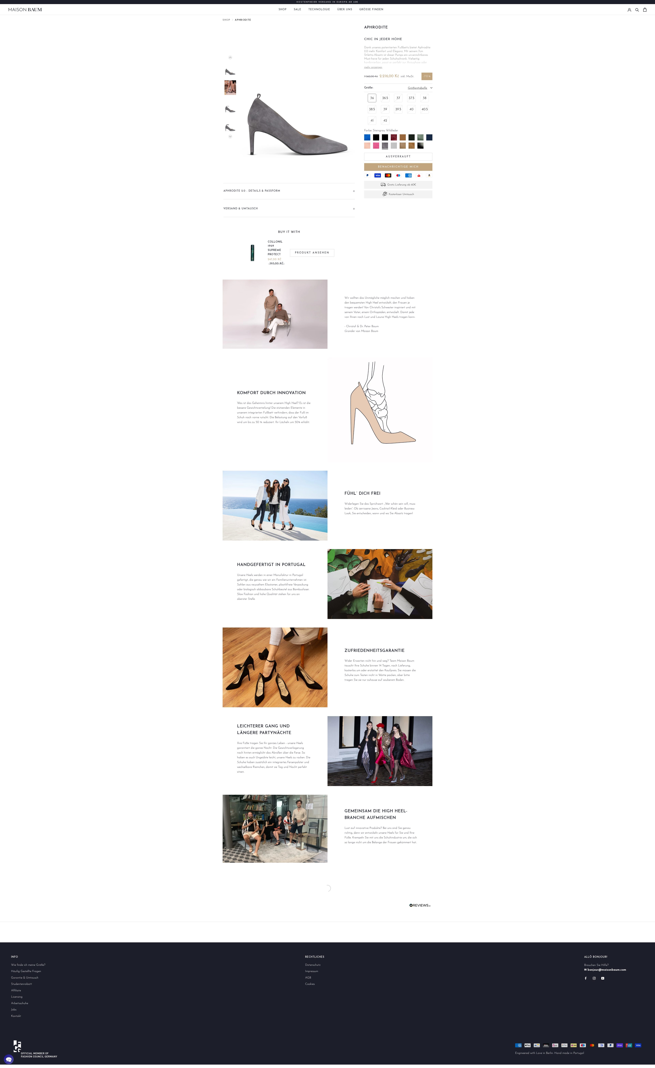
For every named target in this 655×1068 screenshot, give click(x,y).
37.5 (411, 98)
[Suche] (637, 9)
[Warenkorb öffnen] (644, 10)
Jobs (13, 1009)
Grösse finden (371, 9)
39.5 (398, 109)
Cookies (310, 984)
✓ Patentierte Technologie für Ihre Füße (327, 2)
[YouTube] (602, 978)
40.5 (425, 109)
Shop (283, 9)
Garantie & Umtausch (24, 977)
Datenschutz (313, 965)
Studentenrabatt (21, 984)
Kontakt (16, 1016)
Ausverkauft (398, 156)
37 (398, 98)
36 (372, 98)
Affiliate (16, 990)
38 (424, 98)
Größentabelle (417, 88)
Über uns (344, 9)
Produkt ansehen (312, 253)
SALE (297, 9)
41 (372, 120)
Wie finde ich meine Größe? (28, 965)
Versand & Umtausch (240, 208)
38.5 (372, 109)
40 (411, 109)
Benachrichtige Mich (398, 167)
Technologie (319, 9)
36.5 (385, 98)
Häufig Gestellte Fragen (26, 971)
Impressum (311, 971)
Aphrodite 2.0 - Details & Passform (251, 191)
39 (385, 109)
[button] (9, 1059)
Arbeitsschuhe (19, 1003)
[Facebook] (585, 978)
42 (385, 120)
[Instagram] (594, 978)
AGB (308, 977)
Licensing (17, 996)
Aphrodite (243, 20)
